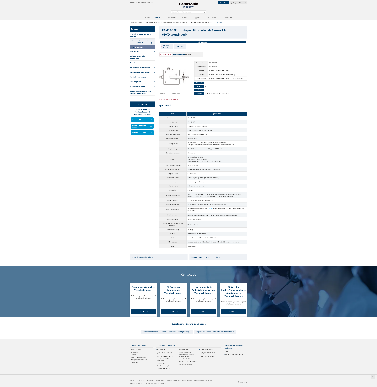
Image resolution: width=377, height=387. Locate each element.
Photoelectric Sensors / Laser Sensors (201, 22)
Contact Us (223, 3)
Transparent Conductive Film (139, 360)
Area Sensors (134, 63)
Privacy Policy (150, 380)
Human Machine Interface (186, 359)
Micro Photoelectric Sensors (140, 67)
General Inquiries (139, 133)
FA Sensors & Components (171, 22)
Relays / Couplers (136, 349)
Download (171, 18)
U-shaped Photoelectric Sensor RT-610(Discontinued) (142, 42)
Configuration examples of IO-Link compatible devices (141, 92)
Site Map (132, 380)
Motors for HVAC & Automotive (234, 354)
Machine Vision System (207, 356)
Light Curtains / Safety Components (138, 57)
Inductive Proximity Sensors (140, 72)
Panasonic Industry (136, 22)
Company (226, 18)
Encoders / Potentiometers (138, 357)
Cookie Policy (160, 380)
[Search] (204, 12)
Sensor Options (135, 82)
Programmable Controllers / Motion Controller (187, 355)
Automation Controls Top (152, 22)
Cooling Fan (134, 362)
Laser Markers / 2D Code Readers (208, 353)
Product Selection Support (139, 126)
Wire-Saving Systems (137, 86)
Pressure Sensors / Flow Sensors (188, 361)
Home (147, 18)
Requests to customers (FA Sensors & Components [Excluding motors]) (166, 332)
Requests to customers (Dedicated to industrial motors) (214, 332)
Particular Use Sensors (138, 77)
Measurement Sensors (185, 364)
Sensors (184, 22)
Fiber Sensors (135, 51)
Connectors (134, 352)
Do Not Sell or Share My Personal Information (179, 380)
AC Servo (227, 352)
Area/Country (243, 382)
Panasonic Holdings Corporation (203, 380)
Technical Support (139, 120)
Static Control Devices (207, 349)
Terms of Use (140, 380)
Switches (133, 354)
